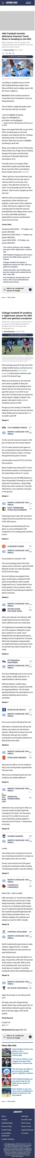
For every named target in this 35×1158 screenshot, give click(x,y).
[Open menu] (3, 3)
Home (4, 297)
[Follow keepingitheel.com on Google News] (30, 289)
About (3, 1116)
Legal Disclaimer (27, 1130)
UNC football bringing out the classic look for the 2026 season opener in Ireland (17, 257)
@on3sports (9, 101)
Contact (4, 1120)
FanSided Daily (7, 1123)
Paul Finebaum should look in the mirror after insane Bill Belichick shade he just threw (16, 280)
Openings (24, 1116)
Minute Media (11, 1144)
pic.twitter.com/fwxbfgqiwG (12, 120)
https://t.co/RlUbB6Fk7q (11, 118)
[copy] (13, 53)
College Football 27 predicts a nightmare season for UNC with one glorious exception (17, 265)
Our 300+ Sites (26, 1120)
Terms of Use (26, 1126)
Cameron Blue (9, 50)
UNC (29, 413)
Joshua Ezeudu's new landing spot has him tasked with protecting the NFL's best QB (17, 272)
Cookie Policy (6, 1130)
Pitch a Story (26, 1123)
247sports (25, 172)
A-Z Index (24, 1133)
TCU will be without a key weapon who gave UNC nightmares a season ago (17, 249)
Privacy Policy (6, 1126)
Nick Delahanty (9, 331)
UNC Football (11, 297)
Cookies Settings (7, 1139)
